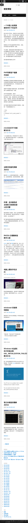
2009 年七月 (6, 504)
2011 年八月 (6, 478)
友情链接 (14, 15)
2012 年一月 (6, 470)
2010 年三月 (6, 499)
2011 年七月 (6, 480)
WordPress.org (7, 516)
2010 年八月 (6, 498)
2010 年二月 (6, 501)
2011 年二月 (6, 488)
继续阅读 (6, 63)
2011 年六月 (6, 481)
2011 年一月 (6, 489)
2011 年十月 (6, 475)
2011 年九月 (6, 476)
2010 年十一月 (7, 493)
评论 (6, 515)
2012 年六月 (6, 467)
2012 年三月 (6, 468)
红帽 (12, 243)
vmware (13, 363)
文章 (6, 513)
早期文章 (6, 444)
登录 (5, 512)
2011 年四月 (6, 485)
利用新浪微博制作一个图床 (10, 454)
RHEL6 (5, 243)
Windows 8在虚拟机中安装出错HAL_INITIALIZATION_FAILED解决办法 (15, 352)
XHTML (12, 522)
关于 (9, 15)
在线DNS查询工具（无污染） (10, 453)
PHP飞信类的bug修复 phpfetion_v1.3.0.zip (14, 451)
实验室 (8, 522)
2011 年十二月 (7, 471)
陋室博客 (7, 9)
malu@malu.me (20, 522)
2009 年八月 (6, 503)
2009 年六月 (6, 506)
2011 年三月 (6, 486)
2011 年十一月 (7, 473)
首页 (5, 15)
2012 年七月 (6, 465)
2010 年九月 (6, 496)
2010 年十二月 (7, 491)
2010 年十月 (6, 494)
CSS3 (15, 522)
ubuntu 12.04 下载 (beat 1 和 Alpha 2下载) (13, 459)
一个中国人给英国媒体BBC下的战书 (10, 26)
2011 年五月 (6, 483)
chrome (8, 175)
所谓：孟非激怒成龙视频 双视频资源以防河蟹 (10, 204)
